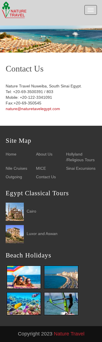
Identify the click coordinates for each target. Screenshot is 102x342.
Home (11, 154)
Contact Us (46, 177)
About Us (44, 154)
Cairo (31, 211)
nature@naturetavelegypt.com (33, 108)
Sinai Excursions (80, 168)
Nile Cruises (16, 168)
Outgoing (14, 177)
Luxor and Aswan (42, 233)
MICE (41, 168)
